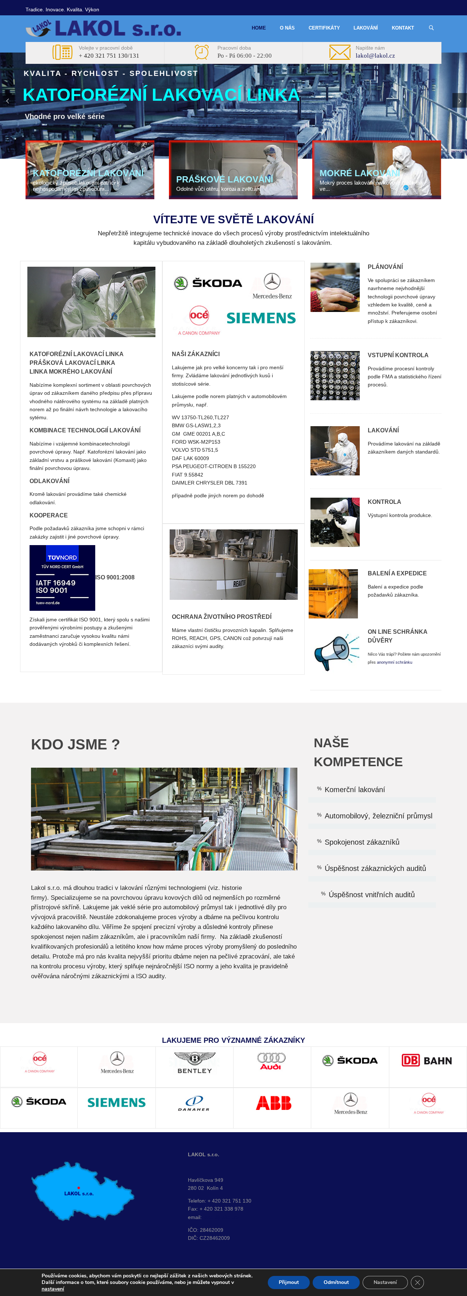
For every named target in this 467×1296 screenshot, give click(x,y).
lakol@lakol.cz (375, 55)
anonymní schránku (394, 662)
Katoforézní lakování (88, 173)
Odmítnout (336, 1282)
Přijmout (289, 1282)
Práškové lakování (224, 179)
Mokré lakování (360, 173)
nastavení (53, 1289)
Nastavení (385, 1282)
